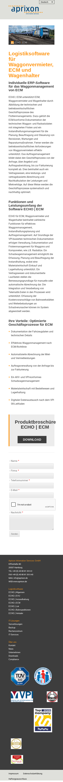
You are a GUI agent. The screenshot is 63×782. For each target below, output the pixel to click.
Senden (14, 533)
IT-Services (14, 634)
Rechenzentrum (15, 631)
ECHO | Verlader (16, 613)
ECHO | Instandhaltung (19, 599)
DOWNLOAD (32, 439)
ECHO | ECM (14, 603)
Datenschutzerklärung (32, 773)
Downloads (13, 656)
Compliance (14, 659)
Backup (12, 627)
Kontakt (12, 645)
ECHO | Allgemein (16, 592)
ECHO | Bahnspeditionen (20, 610)
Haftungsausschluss (18, 779)
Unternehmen (14, 652)
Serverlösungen (15, 624)
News (11, 649)
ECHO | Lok (14, 606)
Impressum (14, 773)
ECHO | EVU (14, 596)
